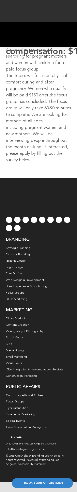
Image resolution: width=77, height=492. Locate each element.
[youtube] (42, 220)
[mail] (9, 228)
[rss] (59, 220)
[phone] (17, 228)
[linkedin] (50, 220)
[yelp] (67, 220)
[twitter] (17, 220)
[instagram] (26, 220)
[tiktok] (34, 220)
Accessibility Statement (32, 464)
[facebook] (9, 220)
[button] (38, 444)
